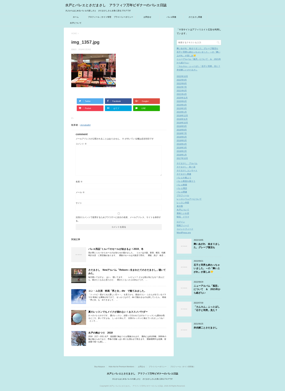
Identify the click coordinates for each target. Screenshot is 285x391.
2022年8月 (182, 83)
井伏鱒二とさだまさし (187, 70)
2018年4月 (182, 144)
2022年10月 (182, 76)
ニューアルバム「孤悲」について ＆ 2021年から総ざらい (207, 289)
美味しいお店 (183, 213)
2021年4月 (182, 94)
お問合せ (147, 17)
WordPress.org (184, 232)
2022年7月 (182, 87)
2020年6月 (182, 101)
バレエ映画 (182, 185)
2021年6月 (182, 90)
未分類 (180, 206)
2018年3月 (182, 147)
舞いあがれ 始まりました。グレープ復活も (197, 48)
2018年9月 (182, 126)
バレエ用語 (182, 188)
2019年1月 (182, 112)
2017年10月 (182, 158)
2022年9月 (182, 80)
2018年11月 (182, 119)
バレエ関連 (171, 17)
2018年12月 (182, 115)
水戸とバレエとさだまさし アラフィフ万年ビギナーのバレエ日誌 (116, 5)
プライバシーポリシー (123, 17)
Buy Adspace (99, 367)
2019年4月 (182, 105)
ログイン (181, 222)
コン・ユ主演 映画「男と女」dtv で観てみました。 (117, 291)
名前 (79, 181)
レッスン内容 (183, 202)
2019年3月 (182, 108)
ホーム (76, 17)
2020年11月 (182, 98)
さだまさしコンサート (187, 170)
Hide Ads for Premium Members (121, 367)
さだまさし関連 (195, 17)
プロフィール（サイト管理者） (99, 18)
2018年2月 (182, 151)
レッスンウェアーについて (189, 199)
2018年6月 (182, 137)
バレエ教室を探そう (186, 181)
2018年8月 (182, 130)
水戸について (75, 23)
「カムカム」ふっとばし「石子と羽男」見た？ (198, 66)
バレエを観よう (184, 177)
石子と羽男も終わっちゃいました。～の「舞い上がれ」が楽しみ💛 (207, 268)
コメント (81, 144)
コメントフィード (185, 229)
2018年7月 (182, 133)
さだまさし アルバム (187, 163)
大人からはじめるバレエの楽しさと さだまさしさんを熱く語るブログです (142, 379)
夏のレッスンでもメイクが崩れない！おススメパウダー (118, 312)
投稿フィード (183, 225)
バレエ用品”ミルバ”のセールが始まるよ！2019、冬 (116, 249)
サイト (79, 203)
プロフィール (183, 195)
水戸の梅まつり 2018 (100, 332)
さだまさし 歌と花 (186, 167)
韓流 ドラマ (183, 217)
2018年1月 (182, 155)
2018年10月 (182, 122)
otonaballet (85, 125)
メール (80, 192)
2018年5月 (182, 140)
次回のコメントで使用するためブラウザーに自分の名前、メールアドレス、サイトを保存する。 (118, 219)
